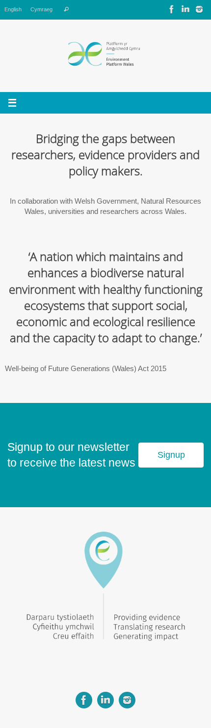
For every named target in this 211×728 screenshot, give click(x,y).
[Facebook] (172, 9)
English (13, 9)
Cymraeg (41, 9)
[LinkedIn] (185, 9)
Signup (171, 455)
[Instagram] (199, 9)
